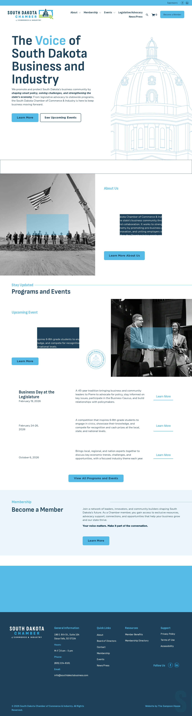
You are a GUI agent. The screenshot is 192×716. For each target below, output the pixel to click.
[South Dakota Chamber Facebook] (182, 3)
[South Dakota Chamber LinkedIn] (187, 3)
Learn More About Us (124, 255)
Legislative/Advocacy (130, 12)
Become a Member (172, 14)
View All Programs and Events (96, 478)
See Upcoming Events (60, 117)
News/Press (136, 16)
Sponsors (172, 2)
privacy (91, 605)
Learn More (25, 117)
